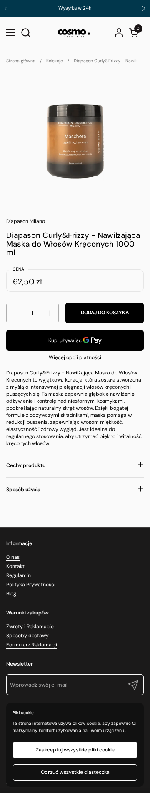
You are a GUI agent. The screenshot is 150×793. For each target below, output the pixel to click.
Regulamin (18, 575)
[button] (25, 32)
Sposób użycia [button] (23, 489)
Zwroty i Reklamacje (30, 626)
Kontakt (15, 566)
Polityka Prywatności (30, 584)
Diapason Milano (25, 221)
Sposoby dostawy (27, 635)
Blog (11, 593)
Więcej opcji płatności (75, 357)
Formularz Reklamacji (31, 644)
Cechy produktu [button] (25, 465)
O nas (13, 557)
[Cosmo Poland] (74, 32)
